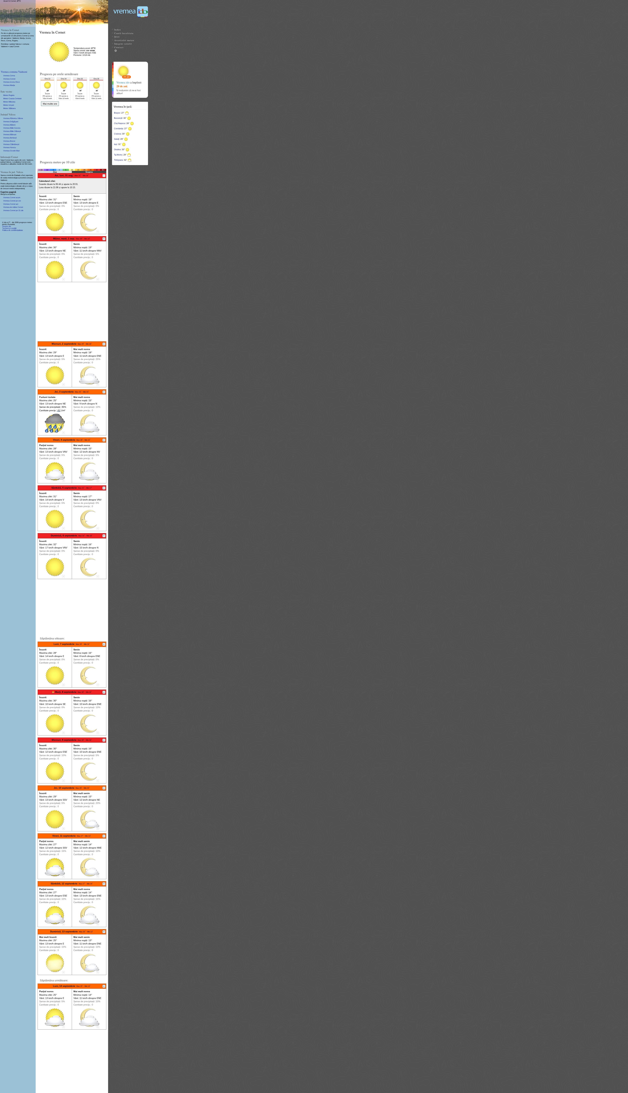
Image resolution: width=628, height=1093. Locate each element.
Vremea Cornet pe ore (12, 201)
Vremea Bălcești (9, 134)
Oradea (117, 149)
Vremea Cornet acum (11, 197)
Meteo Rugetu (8, 95)
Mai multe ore (50, 103)
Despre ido (6, 226)
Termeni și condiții (9, 228)
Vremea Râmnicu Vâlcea (13, 118)
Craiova (117, 134)
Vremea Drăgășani (10, 122)
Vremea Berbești (10, 138)
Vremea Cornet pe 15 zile (13, 210)
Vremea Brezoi (9, 141)
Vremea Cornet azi (10, 204)
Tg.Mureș (118, 155)
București (118, 118)
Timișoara (118, 160)
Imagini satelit (123, 43)
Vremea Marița (9, 85)
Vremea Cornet (9, 79)
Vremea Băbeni (9, 125)
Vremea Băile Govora (11, 128)
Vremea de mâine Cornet (13, 207)
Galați (116, 139)
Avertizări (124, 40)
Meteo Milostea (9, 102)
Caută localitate (124, 33)
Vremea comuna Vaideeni (14, 71)
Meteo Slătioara (9, 108)
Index (117, 29)
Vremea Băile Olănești (12, 131)
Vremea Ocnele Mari (11, 151)
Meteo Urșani (8, 105)
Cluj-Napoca (119, 123)
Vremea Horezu (9, 147)
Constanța (118, 128)
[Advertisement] (72, 132)
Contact (119, 47)
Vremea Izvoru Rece (11, 82)
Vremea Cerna (9, 76)
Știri (117, 36)
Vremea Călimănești (11, 144)
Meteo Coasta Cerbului (12, 98)
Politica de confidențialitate (12, 230)
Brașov (117, 113)
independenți (20, 188)
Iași (115, 144)
